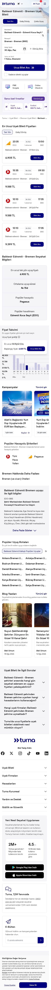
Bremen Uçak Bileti (28, 118)
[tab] (10, 21)
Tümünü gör (38, 99)
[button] (14, 362)
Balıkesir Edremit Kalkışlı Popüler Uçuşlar (22, 551)
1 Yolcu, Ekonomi (12, 59)
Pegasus (24, 301)
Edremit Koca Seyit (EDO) (24, 315)
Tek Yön (7, 132)
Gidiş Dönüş (20, 132)
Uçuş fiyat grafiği (9, 337)
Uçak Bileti (13, 118)
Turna (4, 118)
